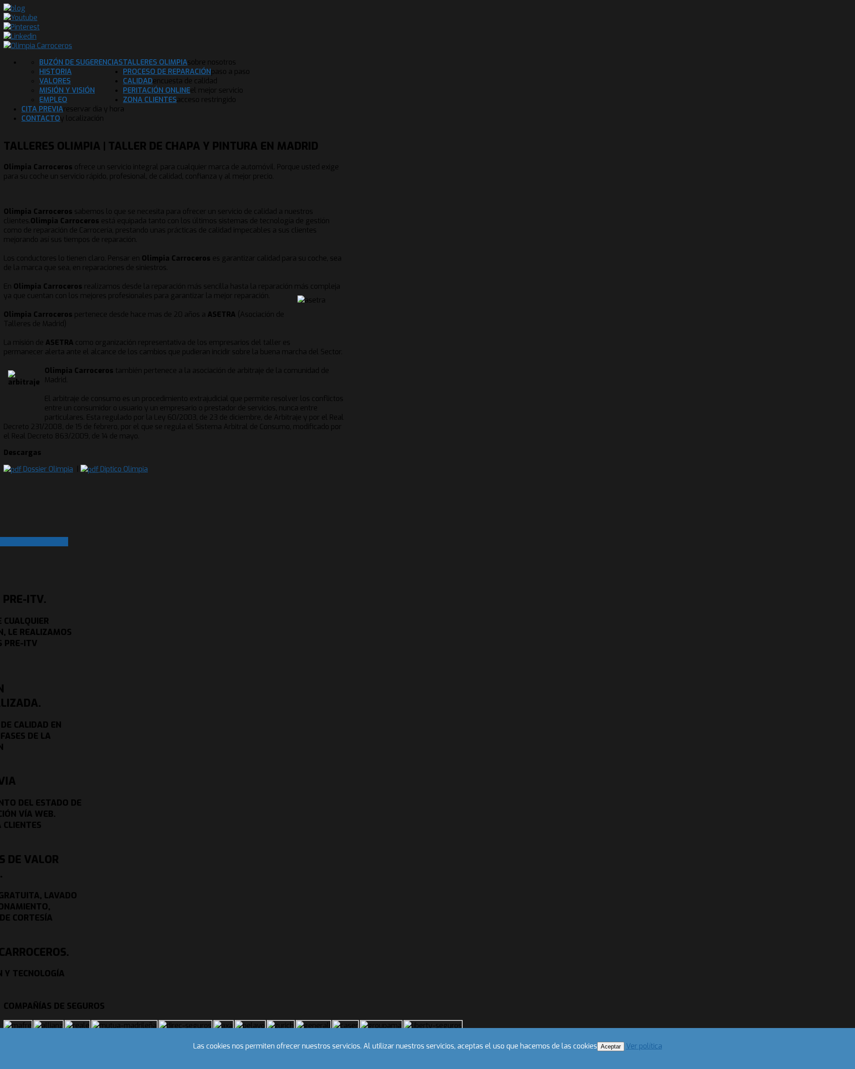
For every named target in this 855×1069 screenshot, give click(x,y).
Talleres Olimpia (155, 62)
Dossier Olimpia (47, 469)
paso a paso (230, 71)
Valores (55, 81)
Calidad (138, 81)
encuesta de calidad (185, 81)
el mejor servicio (216, 90)
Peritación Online (156, 90)
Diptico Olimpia (123, 469)
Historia (55, 71)
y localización (82, 118)
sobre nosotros (211, 62)
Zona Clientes (150, 99)
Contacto (40, 118)
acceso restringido (206, 99)
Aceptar (611, 1046)
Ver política (644, 1046)
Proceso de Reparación (167, 71)
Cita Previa (42, 109)
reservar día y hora (93, 109)
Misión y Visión (67, 90)
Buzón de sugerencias (81, 62)
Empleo (53, 99)
